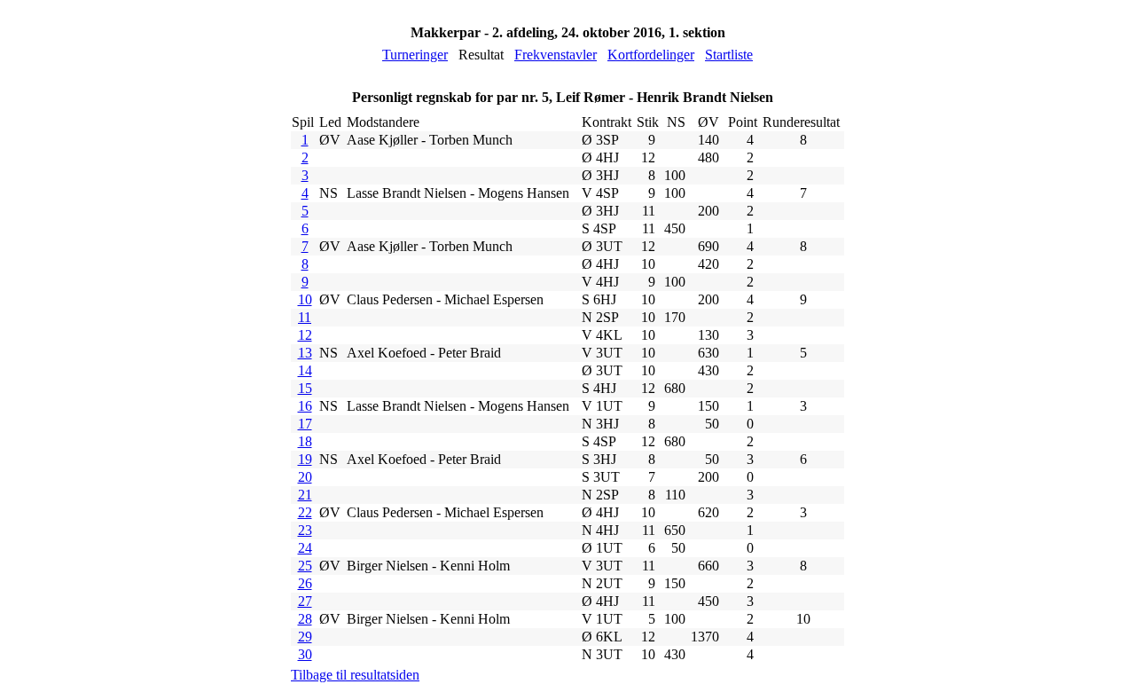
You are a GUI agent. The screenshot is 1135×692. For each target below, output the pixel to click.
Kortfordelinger (650, 54)
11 (304, 317)
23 (305, 530)
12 (305, 334)
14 (305, 370)
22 (305, 512)
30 (305, 654)
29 (305, 636)
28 (305, 618)
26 (305, 583)
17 (305, 423)
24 (305, 547)
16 (305, 405)
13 (305, 352)
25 (305, 565)
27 (305, 601)
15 (305, 388)
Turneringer (415, 54)
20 (305, 476)
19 (305, 459)
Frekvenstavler (555, 54)
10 (305, 299)
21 (305, 494)
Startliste (729, 54)
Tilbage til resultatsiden (355, 674)
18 (305, 441)
